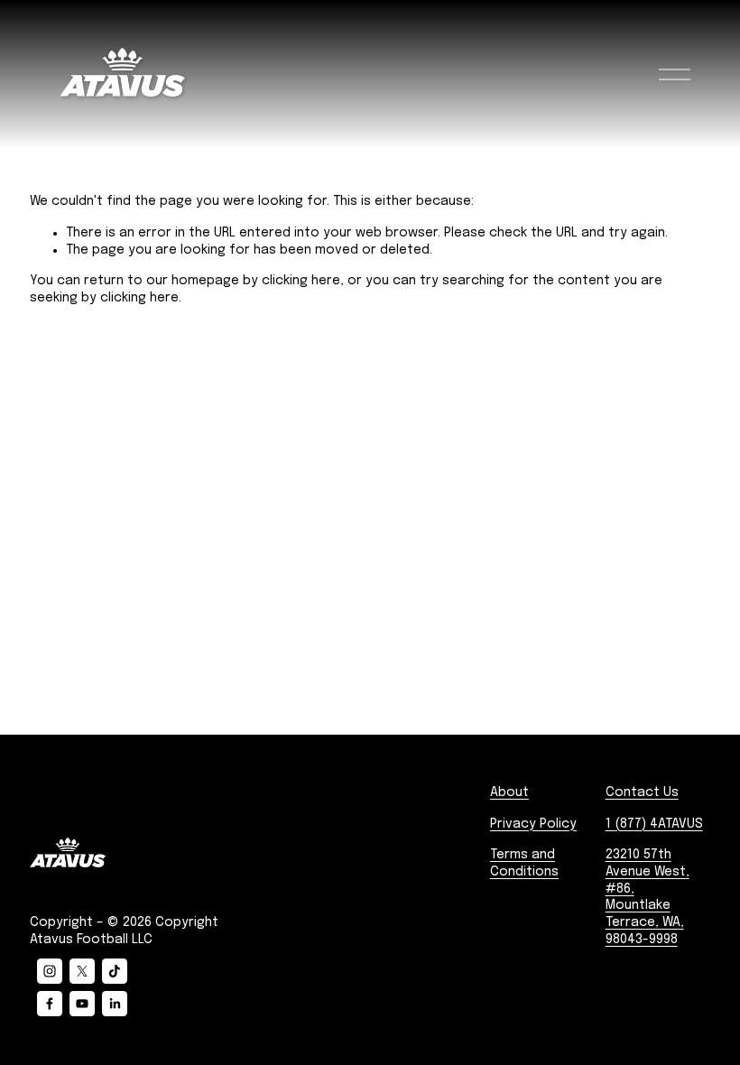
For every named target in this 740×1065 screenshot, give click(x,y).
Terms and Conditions (524, 863)
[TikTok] (114, 971)
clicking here (301, 280)
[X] (82, 971)
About (509, 792)
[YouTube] (82, 1003)
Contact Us (642, 792)
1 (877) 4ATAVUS (654, 824)
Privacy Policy (533, 824)
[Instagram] (49, 971)
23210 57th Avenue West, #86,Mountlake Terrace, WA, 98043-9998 (647, 897)
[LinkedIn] (114, 1003)
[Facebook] (49, 1003)
